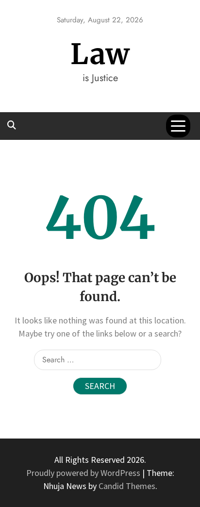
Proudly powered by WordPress (84, 472)
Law (100, 54)
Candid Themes (127, 485)
